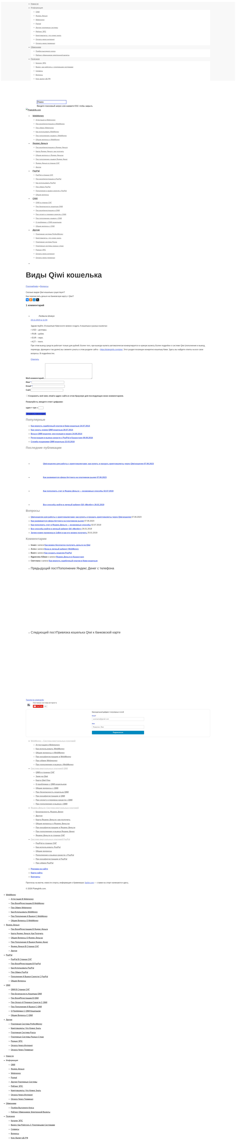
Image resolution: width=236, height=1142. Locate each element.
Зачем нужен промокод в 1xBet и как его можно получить (59, 533)
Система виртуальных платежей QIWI (49, 768)
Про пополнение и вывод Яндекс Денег (51, 159)
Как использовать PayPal (46, 183)
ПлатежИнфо (32, 286)
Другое (38, 167)
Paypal (38, 24)
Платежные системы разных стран (50, 246)
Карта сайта (36, 873)
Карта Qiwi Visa (43, 780)
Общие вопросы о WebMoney (48, 140)
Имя (28, 382)
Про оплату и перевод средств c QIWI (51, 214)
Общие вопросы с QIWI (45, 226)
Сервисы (39, 71)
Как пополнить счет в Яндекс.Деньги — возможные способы (61, 525)
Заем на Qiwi (42, 776)
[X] (37, 299)
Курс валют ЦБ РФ (43, 79)
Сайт (28, 390)
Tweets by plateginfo (35, 700)
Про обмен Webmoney (45, 128)
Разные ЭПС (41, 250)
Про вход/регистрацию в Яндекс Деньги (52, 147)
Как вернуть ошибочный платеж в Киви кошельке (73, 561)
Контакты (35, 877)
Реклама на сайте (39, 869)
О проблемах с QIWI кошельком (48, 222)
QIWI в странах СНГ (44, 203)
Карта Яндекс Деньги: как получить (50, 151)
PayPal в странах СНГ (44, 175)
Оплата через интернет (45, 39)
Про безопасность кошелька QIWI (49, 206)
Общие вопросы (42, 195)
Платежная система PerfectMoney (49, 234)
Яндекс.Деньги (41, 16)
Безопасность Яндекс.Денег (49, 812)
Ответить (35, 359)
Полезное (35, 59)
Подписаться (118, 732)
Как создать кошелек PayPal (58, 553)
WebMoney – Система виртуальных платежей (53, 741)
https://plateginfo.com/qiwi (111, 349)
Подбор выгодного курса (45, 51)
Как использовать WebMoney (47, 132)
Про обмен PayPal (43, 187)
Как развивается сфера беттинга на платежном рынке (57, 521)
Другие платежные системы (47, 28)
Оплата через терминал (45, 43)
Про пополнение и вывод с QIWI (49, 218)
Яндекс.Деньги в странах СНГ (48, 163)
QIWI (38, 12)
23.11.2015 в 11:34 (39, 320)
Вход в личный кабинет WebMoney (61, 549)
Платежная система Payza (46, 242)
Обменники (36, 47)
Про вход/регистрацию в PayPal (48, 179)
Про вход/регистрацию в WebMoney (50, 124)
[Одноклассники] (30, 299)
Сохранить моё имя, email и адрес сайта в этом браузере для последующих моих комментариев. (76, 396)
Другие (36, 230)
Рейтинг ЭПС (41, 31)
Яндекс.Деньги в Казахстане (70, 557)
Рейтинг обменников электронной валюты (52, 55)
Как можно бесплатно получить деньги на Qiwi (67, 545)
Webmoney (40, 20)
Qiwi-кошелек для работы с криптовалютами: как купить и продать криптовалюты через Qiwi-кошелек (81, 517)
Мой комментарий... (35, 378)
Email (29, 386)
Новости (34, 4)
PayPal (36, 171)
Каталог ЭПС (41, 63)
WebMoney (38, 116)
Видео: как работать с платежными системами (54, 67)
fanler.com (89, 883)
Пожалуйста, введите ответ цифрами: (44, 402)
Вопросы (39, 75)
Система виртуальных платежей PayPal (50, 839)
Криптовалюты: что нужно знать (48, 35)
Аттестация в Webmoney (45, 120)
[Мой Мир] (34, 299)
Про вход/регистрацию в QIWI (48, 210)
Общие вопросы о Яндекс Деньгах (49, 155)
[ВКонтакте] (27, 299)
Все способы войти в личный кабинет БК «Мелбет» (56, 529)
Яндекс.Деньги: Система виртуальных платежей (55, 808)
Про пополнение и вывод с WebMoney (51, 136)
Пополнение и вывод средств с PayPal (51, 191)
